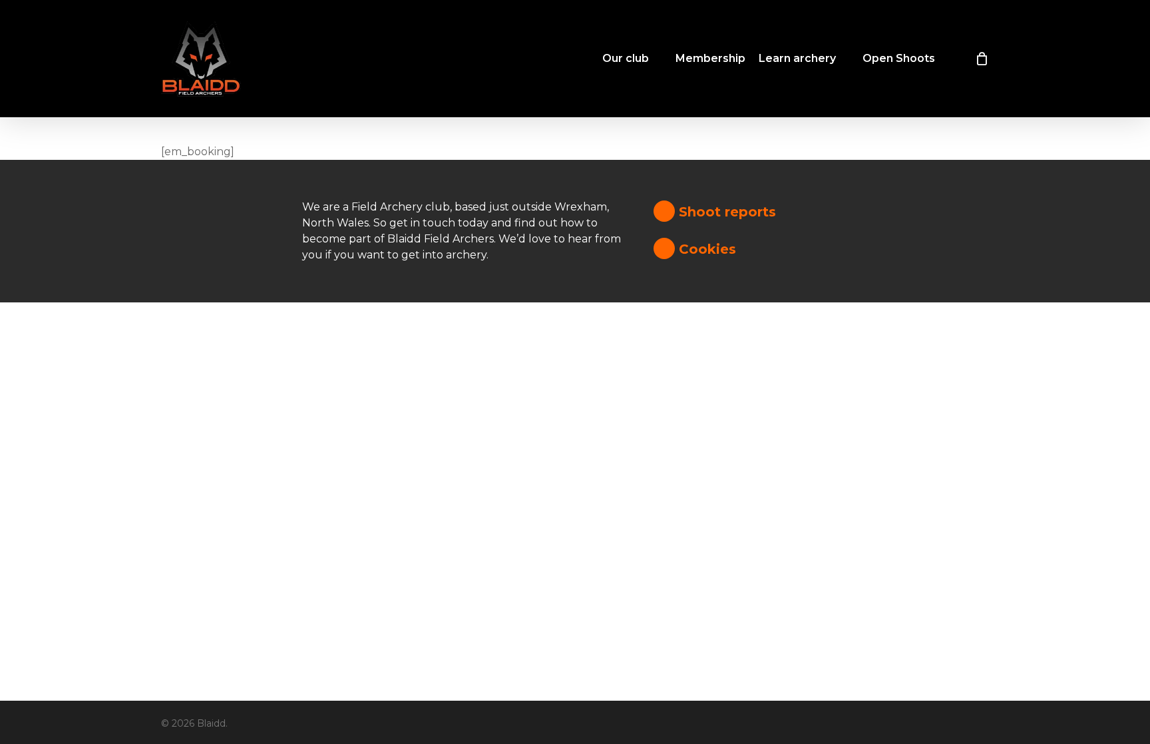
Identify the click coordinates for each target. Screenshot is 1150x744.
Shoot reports (725, 212)
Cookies (705, 249)
